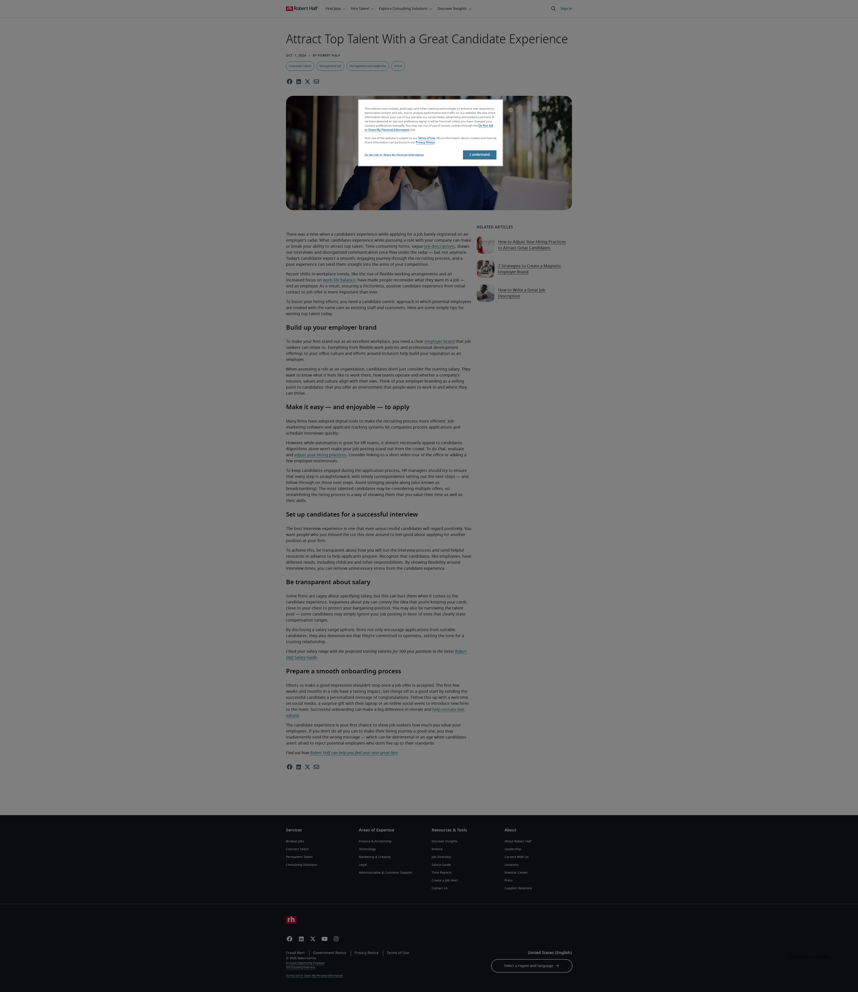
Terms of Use (426, 138)
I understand (480, 154)
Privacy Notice (425, 142)
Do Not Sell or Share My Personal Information (394, 155)
